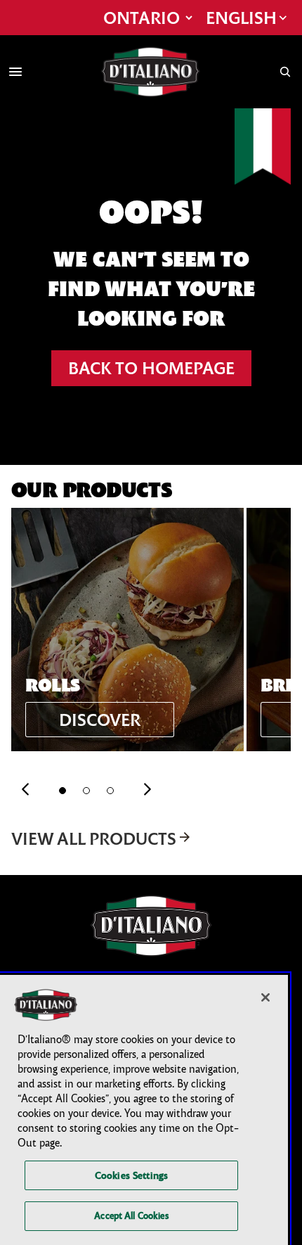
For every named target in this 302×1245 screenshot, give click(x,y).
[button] (62, 790)
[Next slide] (147, 790)
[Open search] (285, 71)
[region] (144, 1110)
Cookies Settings (131, 1175)
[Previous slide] (25, 790)
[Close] (265, 997)
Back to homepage (151, 367)
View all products (93, 838)
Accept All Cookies (131, 1215)
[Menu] (15, 71)
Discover (99, 719)
